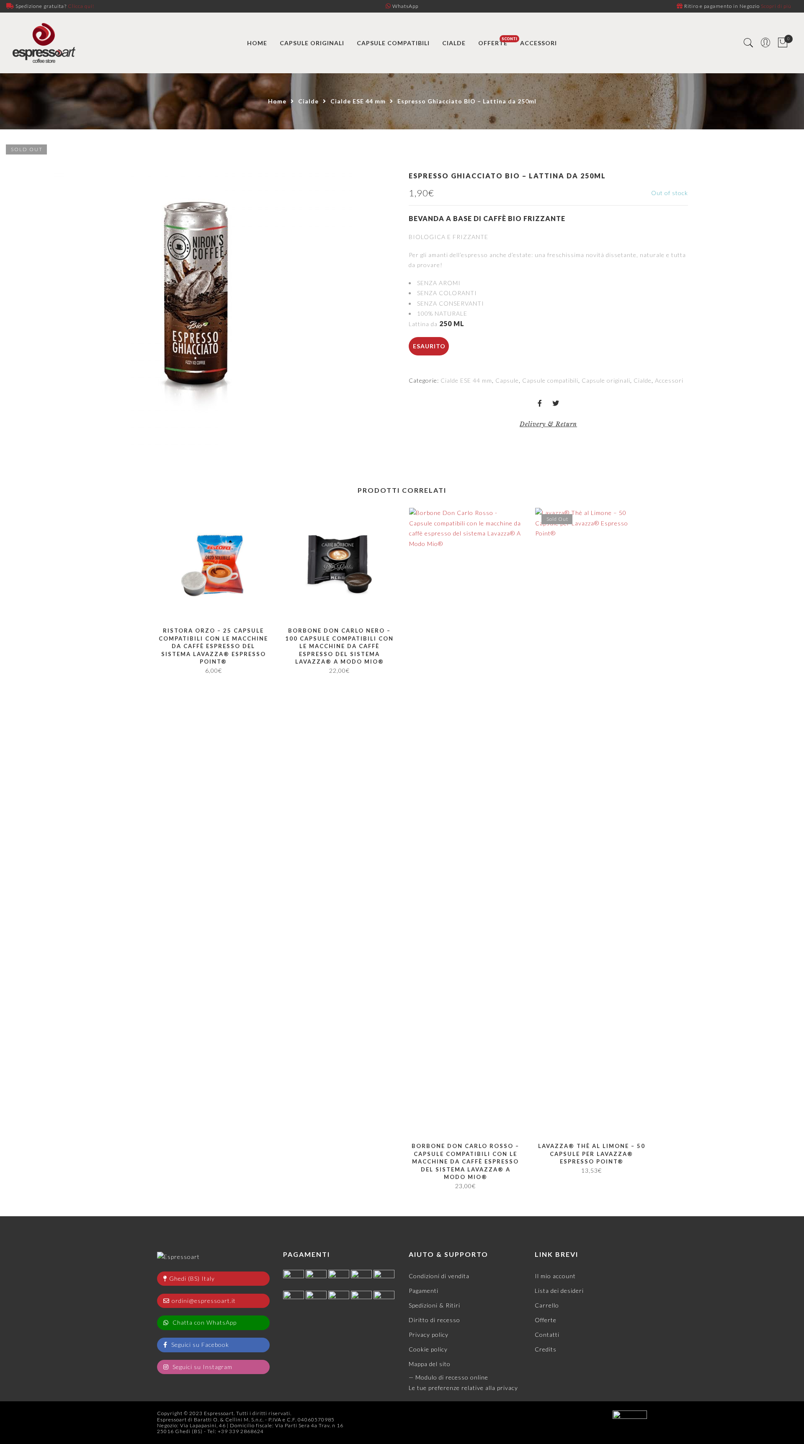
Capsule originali (606, 380)
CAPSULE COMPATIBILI (393, 42)
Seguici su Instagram (201, 1366)
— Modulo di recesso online (448, 1377)
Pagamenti (423, 1290)
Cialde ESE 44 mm (358, 101)
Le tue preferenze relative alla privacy (463, 1387)
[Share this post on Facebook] (540, 404)
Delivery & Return (548, 424)
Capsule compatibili (550, 380)
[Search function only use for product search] (748, 43)
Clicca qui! (81, 6)
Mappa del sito (430, 1363)
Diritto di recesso (434, 1319)
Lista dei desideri (559, 1290)
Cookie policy (428, 1349)
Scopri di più (776, 6)
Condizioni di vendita (439, 1275)
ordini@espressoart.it (204, 1300)
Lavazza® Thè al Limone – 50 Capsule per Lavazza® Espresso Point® (591, 1154)
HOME (257, 42)
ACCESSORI (538, 42)
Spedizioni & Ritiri (434, 1305)
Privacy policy (428, 1334)
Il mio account (555, 1275)
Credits (546, 1349)
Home (277, 101)
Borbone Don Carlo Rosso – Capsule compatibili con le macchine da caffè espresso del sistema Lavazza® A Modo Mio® (465, 1161)
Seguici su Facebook (199, 1344)
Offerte (546, 1319)
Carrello (547, 1305)
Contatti (547, 1334)
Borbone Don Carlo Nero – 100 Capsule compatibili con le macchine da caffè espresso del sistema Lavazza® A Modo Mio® (339, 646)
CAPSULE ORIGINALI (312, 42)
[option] (197, 295)
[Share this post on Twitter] (555, 404)
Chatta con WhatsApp (204, 1322)
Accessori (669, 380)
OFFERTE (493, 42)
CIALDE (454, 42)
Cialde (308, 101)
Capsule (507, 380)
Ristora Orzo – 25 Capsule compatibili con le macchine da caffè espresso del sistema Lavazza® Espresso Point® (213, 646)
